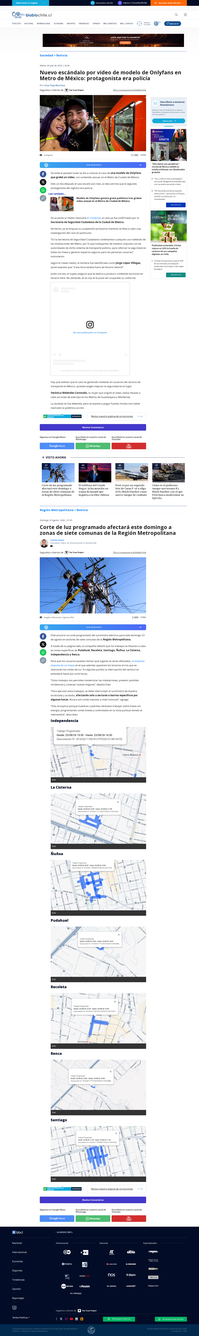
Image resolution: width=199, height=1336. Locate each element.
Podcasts (16, 23)
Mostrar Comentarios (93, 427)
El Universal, (94, 218)
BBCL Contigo (126, 23)
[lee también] (62, 204)
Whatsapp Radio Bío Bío (173, 1319)
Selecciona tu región (26, 2)
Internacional (43, 23)
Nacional (28, 23)
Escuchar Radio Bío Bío (170, 3)
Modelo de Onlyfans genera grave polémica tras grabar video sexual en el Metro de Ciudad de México (109, 200)
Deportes (71, 23)
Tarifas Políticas (20, 1317)
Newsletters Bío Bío (104, 3)
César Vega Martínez (54, 85)
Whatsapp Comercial (121, 1318)
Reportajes (18, 1298)
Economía (58, 23)
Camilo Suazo (57, 540)
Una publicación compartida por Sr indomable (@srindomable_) (90, 370)
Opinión (96, 23)
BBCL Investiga (110, 23)
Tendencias (84, 23)
